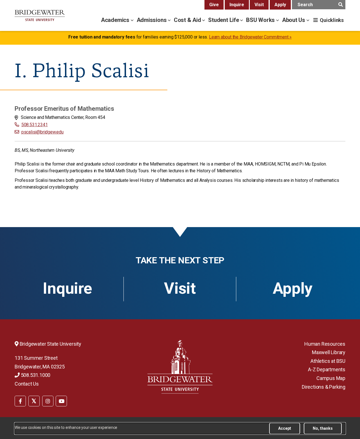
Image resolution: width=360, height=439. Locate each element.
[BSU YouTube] (61, 401)
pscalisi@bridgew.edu (42, 132)
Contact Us (27, 384)
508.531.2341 (34, 124)
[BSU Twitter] (34, 401)
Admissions (152, 20)
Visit (259, 4)
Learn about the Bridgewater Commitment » (250, 37)
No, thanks (323, 428)
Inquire (237, 4)
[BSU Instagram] (47, 401)
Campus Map (330, 378)
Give (214, 4)
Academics (116, 20)
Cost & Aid (188, 20)
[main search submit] (340, 4)
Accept (284, 428)
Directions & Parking (323, 387)
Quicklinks (332, 20)
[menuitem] (20, 400)
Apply (280, 4)
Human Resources (324, 344)
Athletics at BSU (327, 361)
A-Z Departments (326, 369)
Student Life (224, 20)
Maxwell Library (328, 352)
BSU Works (261, 20)
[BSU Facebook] (20, 401)
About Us (294, 20)
